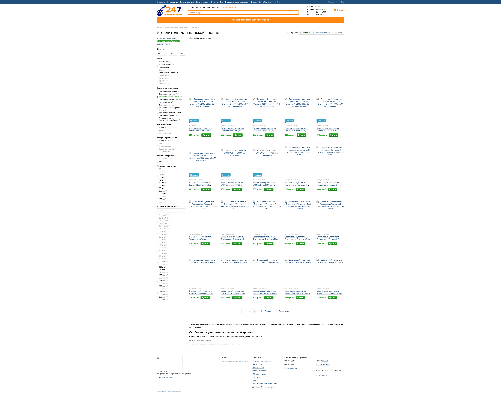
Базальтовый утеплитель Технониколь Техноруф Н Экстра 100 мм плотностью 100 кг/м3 (329, 186)
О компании (161, 2)
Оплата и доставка (187, 2)
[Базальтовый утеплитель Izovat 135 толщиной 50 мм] (235, 268)
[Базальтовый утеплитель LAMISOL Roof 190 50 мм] (267, 160)
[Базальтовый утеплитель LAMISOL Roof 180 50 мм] (235, 160)
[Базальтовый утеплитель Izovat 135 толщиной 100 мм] (299, 268)
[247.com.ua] (170, 362)
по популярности (307, 32)
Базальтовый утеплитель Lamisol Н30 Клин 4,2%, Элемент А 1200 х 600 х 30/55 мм (298, 131)
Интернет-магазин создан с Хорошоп (169, 391)
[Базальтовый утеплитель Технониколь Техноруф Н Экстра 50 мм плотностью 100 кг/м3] (299, 160)
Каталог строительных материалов (250, 20)
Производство (172, 2)
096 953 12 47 (214, 8)
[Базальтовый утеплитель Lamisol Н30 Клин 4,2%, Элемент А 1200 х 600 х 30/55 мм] (299, 106)
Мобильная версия (166, 378)
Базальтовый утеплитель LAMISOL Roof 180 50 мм (232, 183)
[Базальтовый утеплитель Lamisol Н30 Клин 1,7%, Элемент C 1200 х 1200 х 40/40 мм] (267, 106)
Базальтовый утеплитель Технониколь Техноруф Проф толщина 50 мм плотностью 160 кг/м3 (266, 240)
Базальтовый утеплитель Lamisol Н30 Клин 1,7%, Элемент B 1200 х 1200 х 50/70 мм (235, 131)
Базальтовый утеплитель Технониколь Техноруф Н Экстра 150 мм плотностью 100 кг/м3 (201, 240)
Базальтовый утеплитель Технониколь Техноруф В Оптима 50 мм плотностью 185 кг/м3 (330, 240)
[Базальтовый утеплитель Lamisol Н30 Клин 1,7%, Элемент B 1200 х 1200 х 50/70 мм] (235, 106)
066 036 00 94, (198, 8)
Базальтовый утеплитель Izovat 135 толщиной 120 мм (329, 292)
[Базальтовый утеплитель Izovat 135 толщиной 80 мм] (267, 268)
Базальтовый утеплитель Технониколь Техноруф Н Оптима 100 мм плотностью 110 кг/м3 (233, 240)
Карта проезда (321, 375)
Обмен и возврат (202, 2)
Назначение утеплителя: (166, 38)
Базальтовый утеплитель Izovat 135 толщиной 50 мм (233, 292)
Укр (275, 2)
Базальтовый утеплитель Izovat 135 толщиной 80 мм (265, 292)
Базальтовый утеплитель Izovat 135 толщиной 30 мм (201, 292)
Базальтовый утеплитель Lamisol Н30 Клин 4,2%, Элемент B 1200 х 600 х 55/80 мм (330, 131)
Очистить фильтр (163, 45)
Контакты (214, 2)
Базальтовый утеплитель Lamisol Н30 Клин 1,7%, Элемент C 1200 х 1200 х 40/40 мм (267, 131)
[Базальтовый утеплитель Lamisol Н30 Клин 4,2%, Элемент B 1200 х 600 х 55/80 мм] (330, 106)
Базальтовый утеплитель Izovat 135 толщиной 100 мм (297, 292)
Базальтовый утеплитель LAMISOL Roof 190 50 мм (264, 183)
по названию (338, 32)
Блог (221, 2)
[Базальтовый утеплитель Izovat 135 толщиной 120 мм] (330, 268)
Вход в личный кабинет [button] (261, 361)
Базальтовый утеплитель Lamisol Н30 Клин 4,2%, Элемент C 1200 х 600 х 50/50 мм (202, 186)
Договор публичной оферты (261, 2)
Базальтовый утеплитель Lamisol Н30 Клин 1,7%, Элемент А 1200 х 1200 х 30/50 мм (203, 131)
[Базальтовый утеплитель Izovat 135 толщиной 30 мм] (203, 268)
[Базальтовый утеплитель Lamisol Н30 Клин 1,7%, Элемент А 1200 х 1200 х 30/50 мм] (203, 106)
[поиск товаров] (297, 12)
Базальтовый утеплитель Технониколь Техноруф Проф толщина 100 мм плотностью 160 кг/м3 (298, 240)
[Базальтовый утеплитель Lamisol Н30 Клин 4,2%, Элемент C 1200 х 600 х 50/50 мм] (203, 160)
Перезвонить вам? (230, 7)
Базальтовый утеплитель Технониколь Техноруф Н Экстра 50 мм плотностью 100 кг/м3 (298, 186)
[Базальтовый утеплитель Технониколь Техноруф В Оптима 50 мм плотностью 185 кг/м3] (330, 214)
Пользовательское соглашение (237, 2)
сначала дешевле (323, 32)
